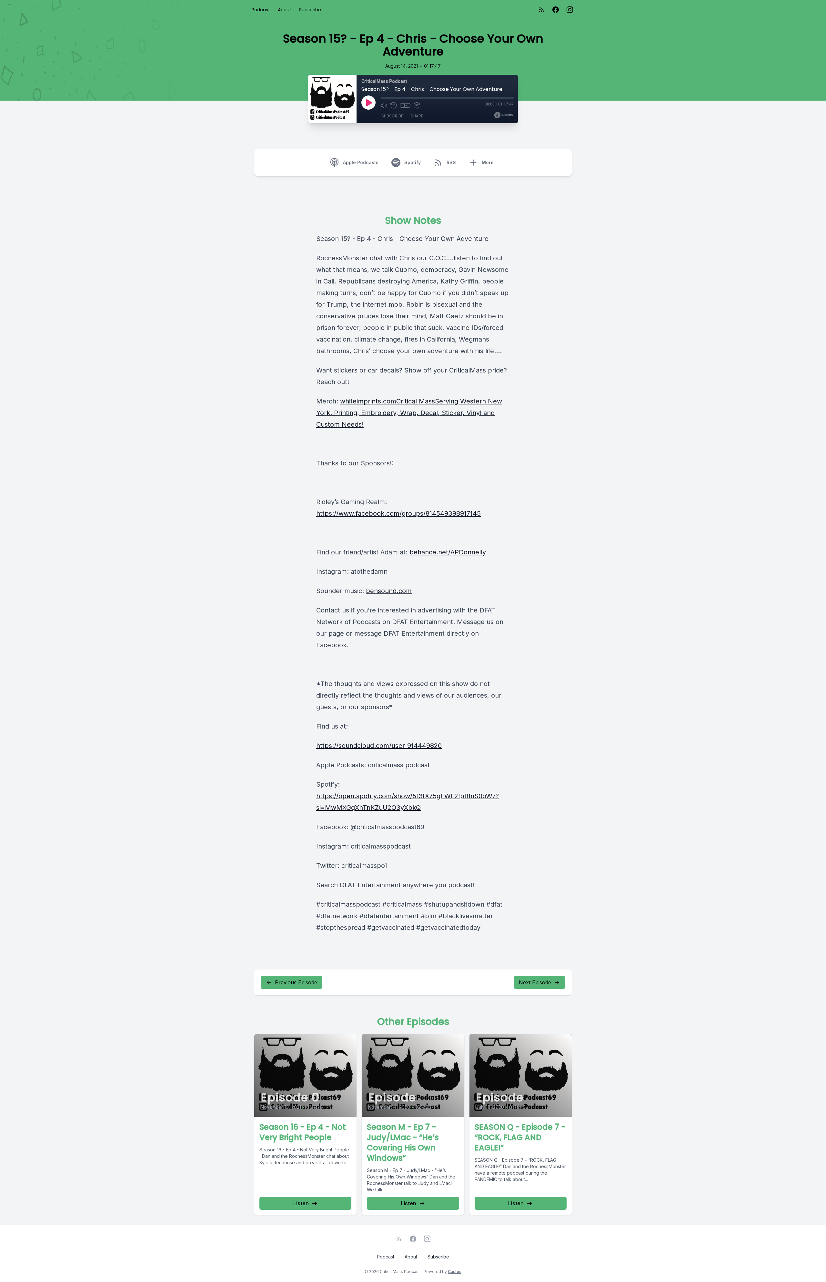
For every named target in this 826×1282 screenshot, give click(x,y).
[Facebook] (555, 9)
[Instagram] (570, 9)
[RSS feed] (541, 9)
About (284, 9)
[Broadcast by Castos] (503, 115)
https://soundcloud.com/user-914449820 (379, 746)
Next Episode (535, 982)
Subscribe (310, 9)
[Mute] (384, 105)
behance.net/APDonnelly (447, 552)
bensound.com (389, 591)
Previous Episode (296, 982)
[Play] (368, 102)
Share (417, 116)
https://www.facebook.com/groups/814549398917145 (398, 513)
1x (405, 105)
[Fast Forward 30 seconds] (417, 105)
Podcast (261, 9)
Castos (454, 1271)
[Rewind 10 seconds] (393, 105)
